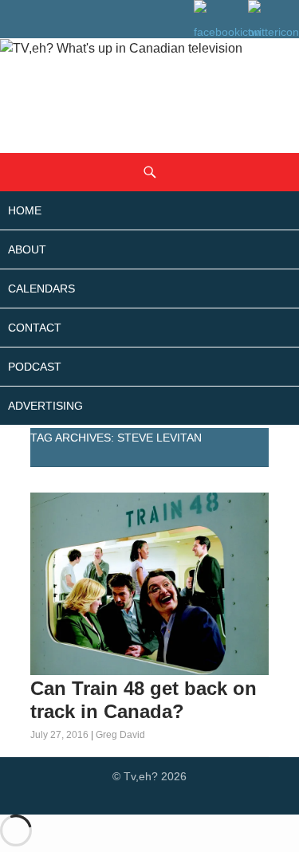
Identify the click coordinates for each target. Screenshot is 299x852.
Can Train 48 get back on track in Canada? (143, 699)
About (27, 249)
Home (24, 210)
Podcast (34, 366)
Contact (34, 327)
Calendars (41, 288)
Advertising (45, 405)
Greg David (120, 734)
